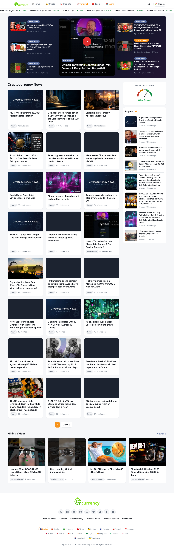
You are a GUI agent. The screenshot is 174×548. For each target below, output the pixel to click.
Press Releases (49, 518)
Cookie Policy (76, 518)
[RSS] (87, 511)
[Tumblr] (106, 511)
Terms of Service (111, 518)
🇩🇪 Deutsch (92, 529)
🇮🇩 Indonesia (129, 529)
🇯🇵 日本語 (49, 534)
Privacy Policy (93, 518)
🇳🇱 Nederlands (79, 538)
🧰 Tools (96, 4)
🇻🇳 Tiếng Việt (102, 534)
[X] (60, 511)
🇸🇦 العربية (89, 534)
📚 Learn (110, 4)
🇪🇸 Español (55, 529)
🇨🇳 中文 (70, 534)
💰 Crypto (50, 4)
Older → (66, 424)
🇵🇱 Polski (125, 534)
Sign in (161, 4)
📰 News (36, 4)
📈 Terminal (82, 4)
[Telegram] (93, 511)
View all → (161, 434)
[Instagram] (80, 511)
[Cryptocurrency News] (21, 4)
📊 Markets (66, 4)
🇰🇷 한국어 (60, 534)
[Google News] (74, 511)
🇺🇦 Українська (94, 538)
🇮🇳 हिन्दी (79, 534)
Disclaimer (127, 518)
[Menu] (10, 4)
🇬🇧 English (44, 529)
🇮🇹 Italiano (114, 534)
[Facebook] (67, 511)
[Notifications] (149, 4)
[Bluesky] (113, 511)
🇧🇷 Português (68, 529)
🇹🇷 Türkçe (80, 529)
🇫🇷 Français (104, 529)
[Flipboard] (100, 511)
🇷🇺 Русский (117, 529)
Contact (63, 518)
